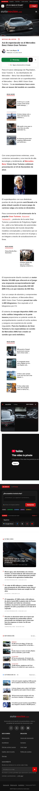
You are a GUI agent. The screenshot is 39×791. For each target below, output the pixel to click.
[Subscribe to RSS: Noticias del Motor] (19, 39)
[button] (31, 404)
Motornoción (5, 738)
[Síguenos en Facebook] (17, 524)
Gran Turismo (15, 216)
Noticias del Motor (9, 39)
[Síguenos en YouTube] (32, 524)
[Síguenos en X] (22, 524)
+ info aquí (20, 776)
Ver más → (33, 635)
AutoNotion (5, 742)
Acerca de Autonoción (27, 738)
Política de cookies (25, 752)
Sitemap (4, 756)
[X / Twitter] (16, 728)
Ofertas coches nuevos (9, 747)
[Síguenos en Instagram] (27, 524)
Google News (9, 524)
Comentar (30, 505)
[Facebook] (11, 728)
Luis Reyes (13, 50)
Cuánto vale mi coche (8, 752)
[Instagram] (22, 728)
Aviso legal (23, 747)
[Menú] (37, 11)
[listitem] (8, 419)
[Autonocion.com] (11, 11)
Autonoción (6, 785)
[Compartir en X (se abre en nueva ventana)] (30, 60)
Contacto (23, 742)
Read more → (32, 674)
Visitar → (34, 515)
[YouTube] (28, 728)
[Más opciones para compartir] (35, 60)
